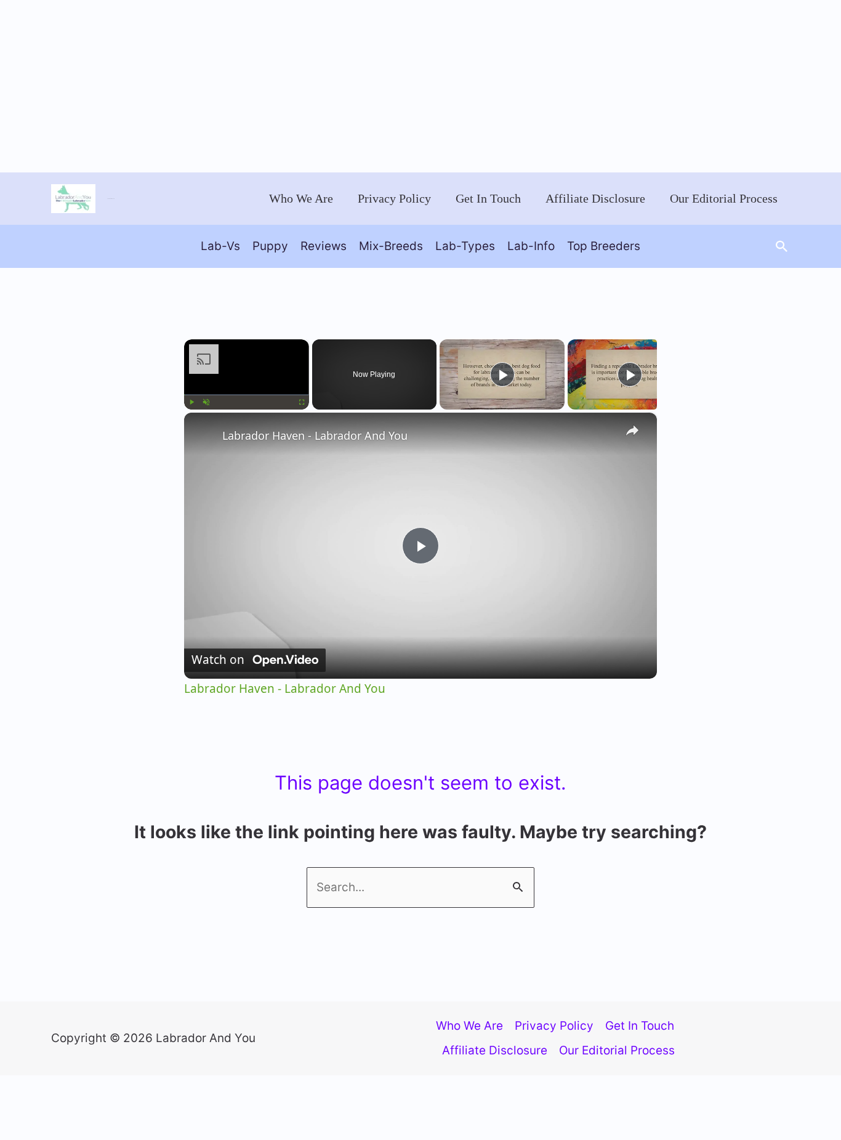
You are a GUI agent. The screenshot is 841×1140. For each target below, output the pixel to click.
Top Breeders (603, 246)
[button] (782, 246)
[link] (203, 432)
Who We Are (301, 198)
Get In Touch (488, 198)
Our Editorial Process (724, 198)
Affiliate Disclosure (595, 198)
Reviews (323, 246)
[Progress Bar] (246, 394)
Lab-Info (531, 246)
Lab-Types (465, 246)
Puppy (270, 246)
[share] (632, 430)
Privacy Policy (394, 198)
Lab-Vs (220, 246)
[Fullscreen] (301, 402)
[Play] (191, 402)
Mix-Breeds (391, 246)
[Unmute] (206, 402)
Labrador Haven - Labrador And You (315, 435)
